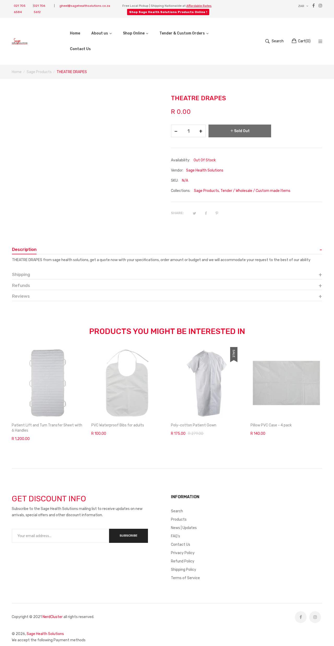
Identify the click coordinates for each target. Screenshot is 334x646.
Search (177, 511)
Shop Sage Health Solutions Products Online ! (168, 12)
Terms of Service (185, 578)
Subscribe (129, 535)
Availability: (180, 160)
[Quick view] (82, 409)
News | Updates (184, 528)
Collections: (180, 191)
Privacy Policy (183, 553)
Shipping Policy (183, 569)
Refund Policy (182, 561)
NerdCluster (53, 617)
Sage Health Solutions (45, 634)
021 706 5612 (39, 9)
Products (179, 519)
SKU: (174, 180)
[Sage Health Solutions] (19, 41)
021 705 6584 (20, 9)
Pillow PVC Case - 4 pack (271, 425)
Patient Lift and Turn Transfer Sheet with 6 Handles (47, 428)
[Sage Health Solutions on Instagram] (315, 617)
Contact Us (180, 544)
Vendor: (177, 170)
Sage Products (206, 191)
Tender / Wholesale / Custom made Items (255, 191)
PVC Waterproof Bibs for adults (117, 425)
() (304, 41)
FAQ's (175, 536)
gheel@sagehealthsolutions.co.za (84, 6)
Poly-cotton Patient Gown (193, 425)
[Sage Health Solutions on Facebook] (301, 617)
